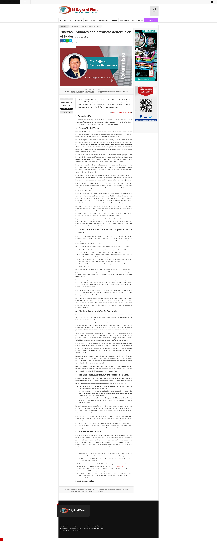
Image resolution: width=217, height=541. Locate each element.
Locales (78, 20)
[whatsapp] (67, 40)
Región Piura (90, 20)
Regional (90, 526)
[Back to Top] (1, 539)
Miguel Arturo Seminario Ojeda (90, 26)
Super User (64, 43)
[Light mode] (212, 2)
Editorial (68, 20)
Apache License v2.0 (98, 528)
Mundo (114, 20)
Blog (35, 2)
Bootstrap (62, 528)
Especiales (124, 20)
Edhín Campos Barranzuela (121, 112)
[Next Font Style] (72, 105)
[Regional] (78, 10)
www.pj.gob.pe (121, 466)
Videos (25, 2)
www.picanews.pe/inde (122, 471)
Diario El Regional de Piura (10, 2)
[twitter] (70, 40)
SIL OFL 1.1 (79, 530)
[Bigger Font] (72, 102)
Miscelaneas (137, 20)
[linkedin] (64, 40)
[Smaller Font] (61, 102)
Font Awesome (63, 530)
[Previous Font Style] (61, 105)
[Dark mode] (215, 2)
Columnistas (151, 20)
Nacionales (103, 20)
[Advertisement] (129, 10)
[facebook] (61, 40)
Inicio (61, 20)
